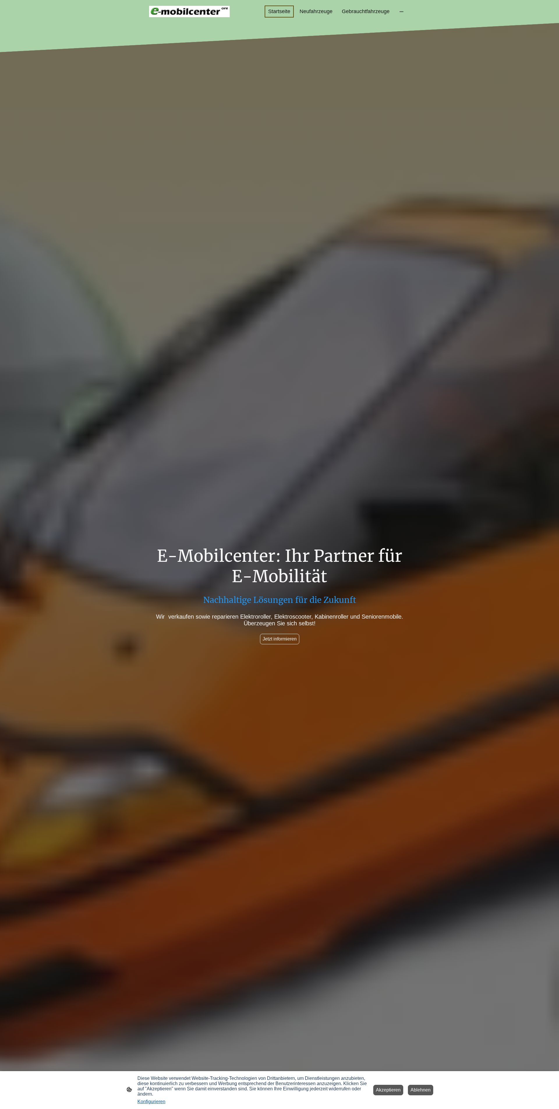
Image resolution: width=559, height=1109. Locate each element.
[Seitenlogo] (189, 11)
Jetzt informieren (280, 638)
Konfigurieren (151, 1101)
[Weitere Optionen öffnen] (401, 11)
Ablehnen (421, 1089)
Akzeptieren (388, 1089)
